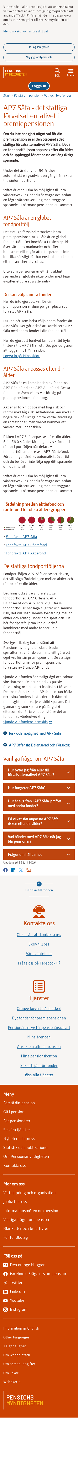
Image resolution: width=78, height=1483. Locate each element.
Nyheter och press (19, 1138)
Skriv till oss (39, 944)
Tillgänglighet (14, 1346)
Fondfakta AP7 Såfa (21, 536)
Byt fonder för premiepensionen (39, 1018)
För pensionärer (16, 1120)
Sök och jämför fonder (38, 1065)
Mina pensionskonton (39, 1056)
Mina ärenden (39, 1037)
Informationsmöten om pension (30, 1210)
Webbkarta (11, 1381)
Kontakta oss (14, 1165)
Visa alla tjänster (39, 1074)
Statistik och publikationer (26, 1147)
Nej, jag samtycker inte (39, 57)
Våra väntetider (39, 953)
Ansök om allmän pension (39, 1046)
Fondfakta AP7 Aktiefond (26, 553)
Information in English (21, 1328)
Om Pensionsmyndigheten (26, 1156)
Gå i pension (14, 1111)
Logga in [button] (39, 85)
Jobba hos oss (15, 1201)
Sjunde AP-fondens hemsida (27, 722)
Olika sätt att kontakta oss (39, 934)
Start (7, 95)
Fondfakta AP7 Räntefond (26, 544)
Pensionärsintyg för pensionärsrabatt (39, 1027)
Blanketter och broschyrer (25, 1228)
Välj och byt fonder (58, 95)
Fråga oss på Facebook (46, 964)
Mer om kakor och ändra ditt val (25, 31)
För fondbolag (15, 1237)
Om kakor (11, 1372)
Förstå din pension (27, 95)
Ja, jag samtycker (39, 47)
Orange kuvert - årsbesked (39, 1008)
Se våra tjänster (16, 1129)
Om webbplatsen (16, 1354)
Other (16, 1337)
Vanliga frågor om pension (26, 1219)
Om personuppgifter (19, 1363)
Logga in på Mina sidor (21, 355)
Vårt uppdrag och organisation (29, 1192)
